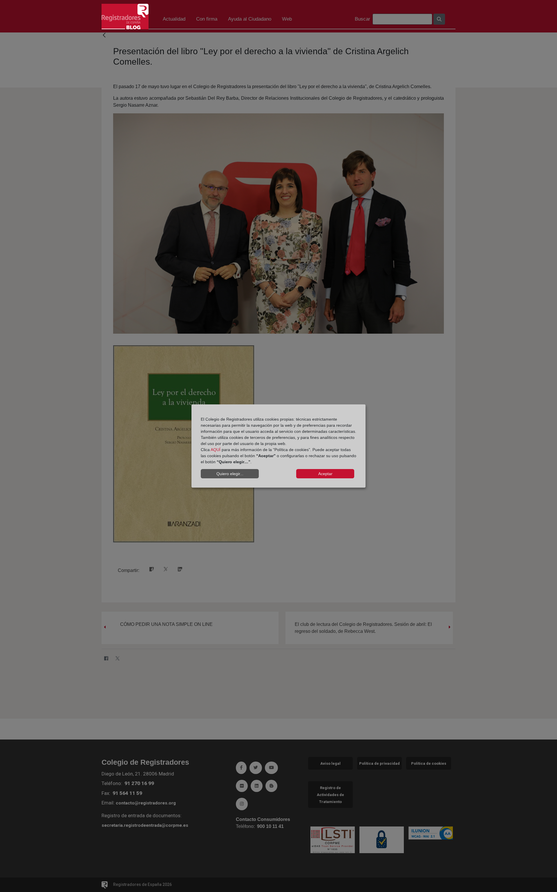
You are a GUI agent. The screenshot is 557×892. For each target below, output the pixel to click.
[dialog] (278, 446)
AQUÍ (215, 449)
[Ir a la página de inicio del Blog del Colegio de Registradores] (125, 16)
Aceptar (325, 473)
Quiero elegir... (229, 473)
